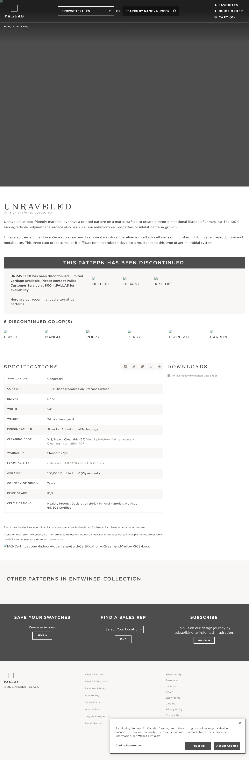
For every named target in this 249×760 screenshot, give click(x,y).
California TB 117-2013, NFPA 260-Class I (76, 463)
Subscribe (204, 640)
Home (7, 26)
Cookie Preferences (129, 745)
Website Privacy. (149, 736)
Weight (13, 418)
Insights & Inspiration (97, 716)
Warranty (15, 452)
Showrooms (173, 697)
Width (12, 408)
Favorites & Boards (96, 688)
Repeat (12, 398)
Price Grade (17, 493)
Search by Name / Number (147, 11)
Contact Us (172, 715)
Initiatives (171, 686)
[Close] (239, 723)
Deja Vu (131, 284)
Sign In (42, 635)
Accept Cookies (227, 745)
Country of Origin (23, 483)
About (169, 691)
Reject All (198, 745)
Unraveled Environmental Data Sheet (194, 375)
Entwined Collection (36, 212)
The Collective (93, 723)
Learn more (56, 539)
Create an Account (42, 627)
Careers (170, 703)
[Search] (175, 11)
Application (17, 378)
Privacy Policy (174, 709)
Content (14, 388)
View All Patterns (95, 674)
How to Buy (92, 695)
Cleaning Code (19, 439)
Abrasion (15, 473)
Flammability (18, 462)
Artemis (163, 284)
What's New (92, 709)
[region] (178, 736)
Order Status (92, 702)
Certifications (19, 503)
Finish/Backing (19, 429)
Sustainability (174, 674)
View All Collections (97, 681)
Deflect (101, 284)
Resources (172, 680)
